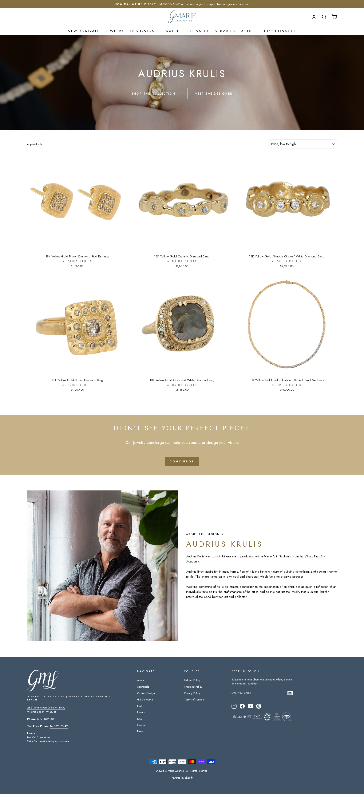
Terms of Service (194, 700)
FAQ (139, 719)
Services (225, 31)
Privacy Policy (192, 693)
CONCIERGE (182, 461)
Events (141, 712)
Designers (142, 31)
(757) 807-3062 (46, 719)
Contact (141, 725)
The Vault (197, 31)
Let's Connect (278, 31)
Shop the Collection (153, 93)
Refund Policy (192, 680)
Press (140, 731)
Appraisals (143, 687)
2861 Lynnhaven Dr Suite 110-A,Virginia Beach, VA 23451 (46, 710)
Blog (139, 706)
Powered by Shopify (182, 778)
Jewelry (115, 31)
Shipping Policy (193, 687)
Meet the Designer (214, 93)
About (248, 31)
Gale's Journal (145, 700)
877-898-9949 (59, 726)
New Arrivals (84, 31)
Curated (170, 31)
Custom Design (146, 693)
